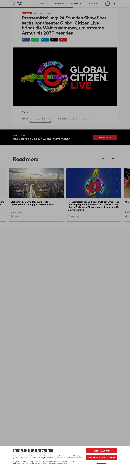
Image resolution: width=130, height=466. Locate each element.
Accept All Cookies (101, 451)
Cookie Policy (101, 463)
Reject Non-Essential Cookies (101, 457)
